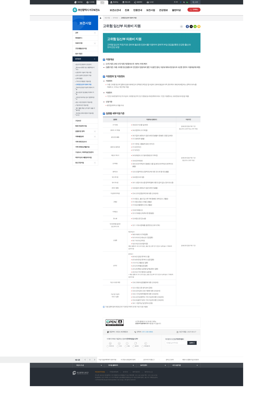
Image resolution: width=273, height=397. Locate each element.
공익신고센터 (170, 359)
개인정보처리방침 (100, 372)
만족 (120, 346)
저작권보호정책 (114, 372)
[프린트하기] (181, 26)
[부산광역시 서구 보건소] (86, 10)
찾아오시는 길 (148, 372)
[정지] (89, 360)
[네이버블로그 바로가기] (187, 2)
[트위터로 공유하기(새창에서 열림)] (191, 26)
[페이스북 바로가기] (180, 2)
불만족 (137, 346)
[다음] (94, 360)
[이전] (85, 360)
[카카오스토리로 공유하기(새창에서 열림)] (198, 26)
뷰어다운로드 (136, 372)
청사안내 (125, 372)
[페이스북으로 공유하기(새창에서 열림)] (187, 26)
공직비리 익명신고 (148, 359)
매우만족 (111, 346)
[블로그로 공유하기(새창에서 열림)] (195, 26)
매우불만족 (147, 346)
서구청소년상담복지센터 (128, 359)
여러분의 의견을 (174, 339)
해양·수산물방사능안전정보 (190, 359)
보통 (128, 346)
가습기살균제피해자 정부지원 (107, 359)
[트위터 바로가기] (184, 2)
